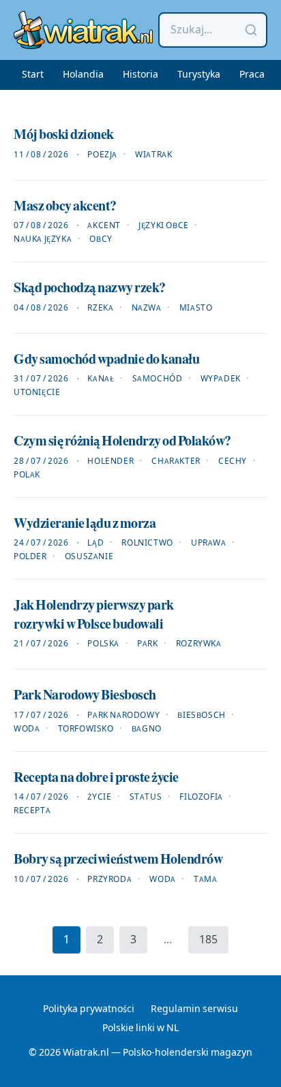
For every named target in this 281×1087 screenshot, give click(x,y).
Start (33, 75)
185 (208, 939)
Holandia (83, 75)
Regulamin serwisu (194, 1009)
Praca (252, 75)
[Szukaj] (251, 30)
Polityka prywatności (88, 1009)
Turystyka (198, 75)
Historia (140, 75)
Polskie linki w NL (140, 1028)
